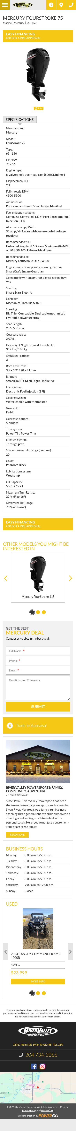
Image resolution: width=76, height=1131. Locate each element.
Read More (17, 834)
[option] (38, 578)
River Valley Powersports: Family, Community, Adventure (34, 789)
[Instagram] (42, 1066)
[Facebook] (34, 1066)
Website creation (26, 1115)
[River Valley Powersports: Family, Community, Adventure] (38, 761)
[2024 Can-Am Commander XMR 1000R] (38, 928)
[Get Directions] (61, 5)
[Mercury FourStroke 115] (38, 574)
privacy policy (29, 1110)
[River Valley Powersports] (28, 5)
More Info (38, 981)
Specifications (20, 119)
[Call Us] (71, 5)
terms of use (47, 1110)
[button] (5, 578)
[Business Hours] (51, 5)
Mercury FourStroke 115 (38, 596)
